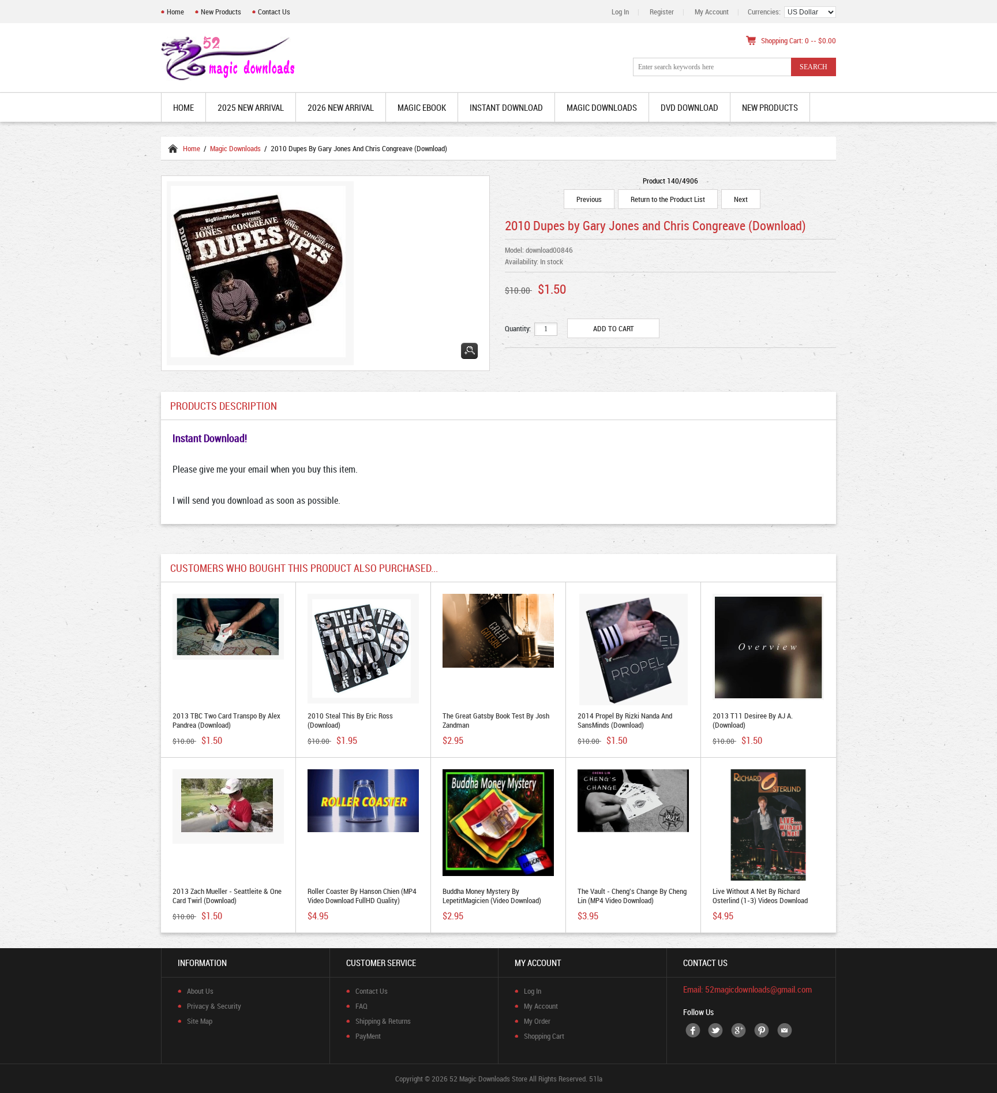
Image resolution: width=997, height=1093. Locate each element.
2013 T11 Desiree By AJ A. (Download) (753, 720)
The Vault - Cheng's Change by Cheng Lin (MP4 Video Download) (632, 895)
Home (175, 11)
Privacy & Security (214, 1006)
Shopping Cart (544, 1036)
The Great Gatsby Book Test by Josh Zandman (496, 720)
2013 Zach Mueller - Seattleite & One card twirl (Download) (227, 895)
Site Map (199, 1021)
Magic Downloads (235, 148)
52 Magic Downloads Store (488, 1078)
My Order (537, 1021)
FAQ (361, 1006)
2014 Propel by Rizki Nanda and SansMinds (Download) (625, 720)
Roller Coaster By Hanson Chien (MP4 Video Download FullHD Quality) (362, 895)
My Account (712, 11)
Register (662, 11)
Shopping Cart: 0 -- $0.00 (798, 40)
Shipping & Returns (383, 1021)
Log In (620, 11)
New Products (221, 11)
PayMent (368, 1036)
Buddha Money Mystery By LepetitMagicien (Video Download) (492, 895)
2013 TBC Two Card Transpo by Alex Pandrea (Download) (226, 720)
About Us (200, 991)
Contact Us (274, 11)
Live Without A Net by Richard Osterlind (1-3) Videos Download (760, 895)
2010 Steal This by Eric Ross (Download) (350, 720)
